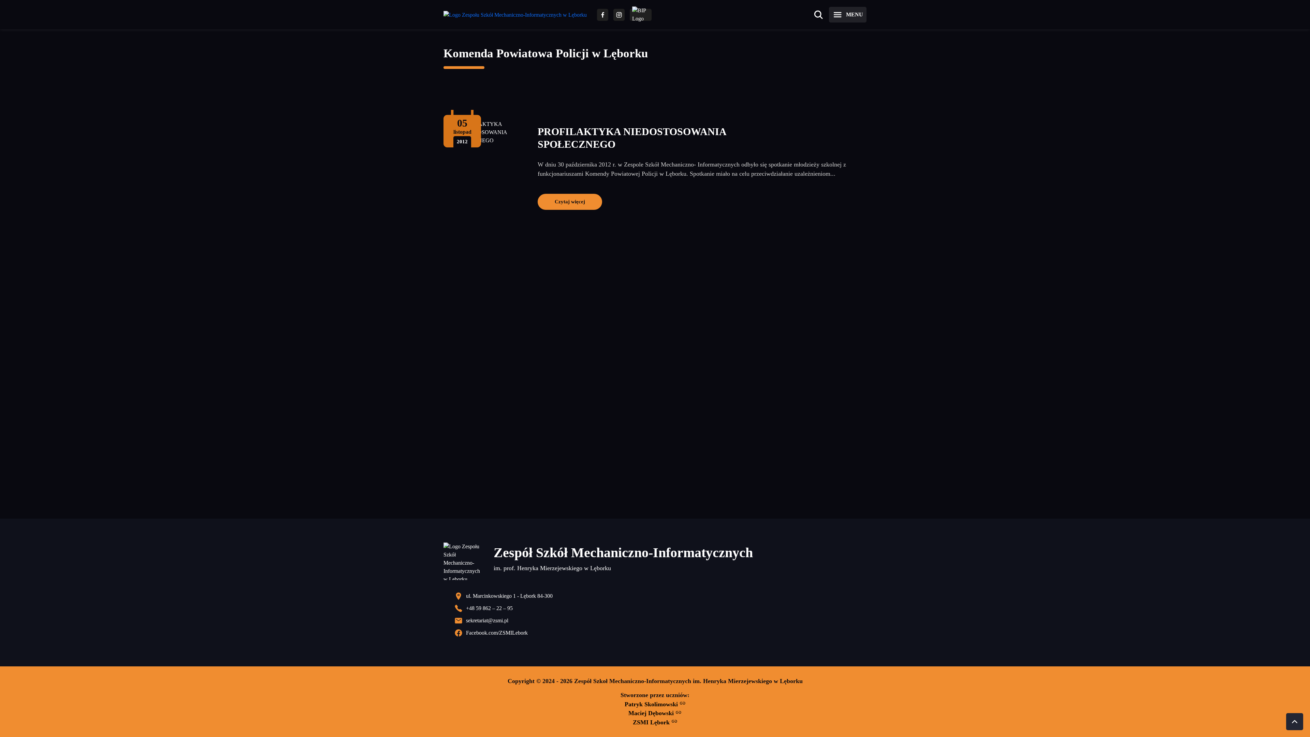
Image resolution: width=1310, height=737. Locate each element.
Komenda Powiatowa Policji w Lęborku (545, 53)
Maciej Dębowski (651, 713)
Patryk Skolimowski (652, 704)
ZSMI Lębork (652, 722)
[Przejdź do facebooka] (602, 15)
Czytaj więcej (570, 201)
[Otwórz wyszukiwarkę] (818, 14)
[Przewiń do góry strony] (1294, 721)
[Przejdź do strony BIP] (641, 15)
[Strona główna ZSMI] (515, 15)
